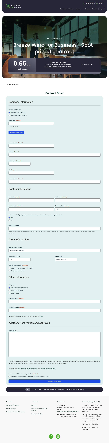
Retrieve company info (16, 132)
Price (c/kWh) (59, 256)
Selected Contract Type (15, 247)
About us (34, 405)
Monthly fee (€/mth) (14, 256)
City (13, 169)
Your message (13, 330)
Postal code (15, 160)
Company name (16, 142)
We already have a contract (19, 115)
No (12, 220)
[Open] (101, 4)
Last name (61, 197)
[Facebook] (51, 436)
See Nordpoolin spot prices (52, 67)
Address (14, 151)
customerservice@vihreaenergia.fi (68, 411)
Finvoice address (16, 298)
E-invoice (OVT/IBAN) (17, 290)
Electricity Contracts (12, 405)
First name (14, 197)
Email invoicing (15, 293)
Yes (12, 217)
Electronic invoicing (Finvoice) (19, 287)
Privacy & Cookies (37, 414)
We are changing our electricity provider (22, 268)
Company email (16, 178)
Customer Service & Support (15, 412)
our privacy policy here (47, 368)
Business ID (15, 120)
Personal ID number (14, 225)
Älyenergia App (11, 409)
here (41, 316)
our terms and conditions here (27, 368)
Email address (15, 206)
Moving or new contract (17, 270)
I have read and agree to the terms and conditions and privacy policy (30, 376)
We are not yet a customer (18, 112)
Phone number (62, 206)
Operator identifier (17, 307)
